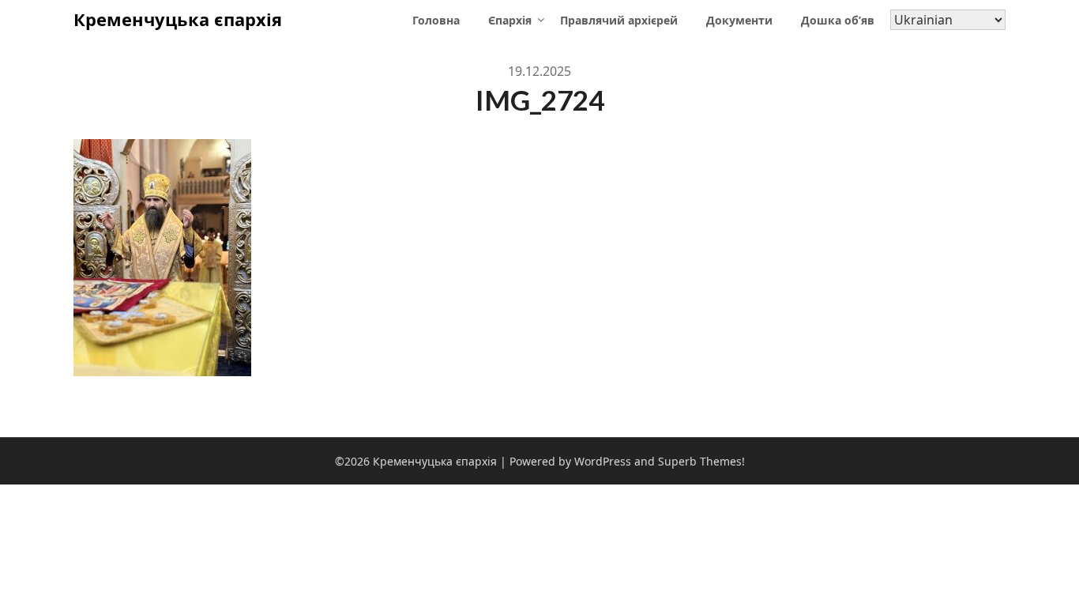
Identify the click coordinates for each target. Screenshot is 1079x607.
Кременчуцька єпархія (177, 19)
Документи (739, 20)
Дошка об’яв (837, 20)
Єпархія (510, 20)
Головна (436, 20)
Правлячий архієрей (619, 20)
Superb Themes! (701, 461)
